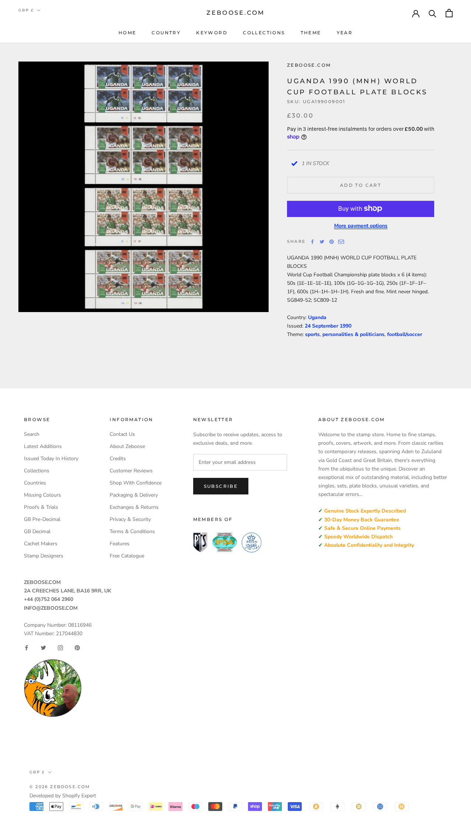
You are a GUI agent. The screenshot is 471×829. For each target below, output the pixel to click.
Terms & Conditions (132, 531)
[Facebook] (312, 241)
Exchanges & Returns (134, 507)
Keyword (211, 32)
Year (345, 32)
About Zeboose (127, 446)
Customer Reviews (131, 470)
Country (166, 32)
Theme (311, 32)
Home (127, 32)
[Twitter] (322, 241)
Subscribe (221, 486)
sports (312, 334)
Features (120, 543)
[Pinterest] (331, 241)
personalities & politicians (353, 334)
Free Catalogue (127, 555)
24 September (322, 325)
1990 (345, 325)
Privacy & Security (130, 519)
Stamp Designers (43, 555)
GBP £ (26, 10)
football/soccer (404, 334)
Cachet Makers (40, 543)
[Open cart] (449, 13)
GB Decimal (37, 531)
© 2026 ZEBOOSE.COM (60, 786)
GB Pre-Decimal (42, 519)
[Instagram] (60, 647)
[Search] (432, 13)
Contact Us (122, 434)
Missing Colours (42, 495)
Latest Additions (43, 446)
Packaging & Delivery (134, 495)
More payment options (360, 225)
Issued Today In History (51, 458)
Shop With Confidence (136, 482)
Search (31, 434)
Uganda (317, 317)
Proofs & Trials (41, 507)
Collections (264, 32)
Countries (35, 482)
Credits (118, 458)
